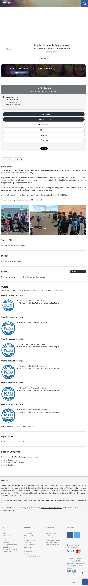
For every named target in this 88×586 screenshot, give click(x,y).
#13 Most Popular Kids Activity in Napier (33, 300)
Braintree (74, 548)
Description (8, 160)
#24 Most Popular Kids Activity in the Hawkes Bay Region (39, 303)
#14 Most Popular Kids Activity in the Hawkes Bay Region (39, 368)
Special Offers (28, 533)
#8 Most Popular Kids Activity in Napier (33, 388)
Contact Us (6, 535)
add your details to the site (51, 508)
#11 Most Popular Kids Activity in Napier (33, 366)
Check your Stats (51, 542)
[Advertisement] (44, 24)
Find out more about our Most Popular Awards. (17, 426)
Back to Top (76, 582)
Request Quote (19, 72)
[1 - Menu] (5, 3)
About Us (6, 533)
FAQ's (5, 538)
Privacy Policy (7, 542)
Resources (27, 538)
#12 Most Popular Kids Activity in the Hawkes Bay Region (39, 390)
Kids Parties (28, 554)
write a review (39, 277)
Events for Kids (29, 535)
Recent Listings (50, 538)
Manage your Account (52, 540)
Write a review (79, 272)
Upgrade (48, 535)
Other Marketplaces (52, 545)
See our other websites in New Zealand (75, 565)
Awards (19, 160)
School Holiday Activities (32, 556)
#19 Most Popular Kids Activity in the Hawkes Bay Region (39, 346)
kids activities (65, 485)
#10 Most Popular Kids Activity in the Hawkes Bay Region (39, 412)
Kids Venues (28, 552)
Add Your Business (51, 533)
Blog (25, 549)
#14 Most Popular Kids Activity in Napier (33, 322)
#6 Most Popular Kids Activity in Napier (33, 344)
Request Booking (44, 119)
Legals (5, 540)
